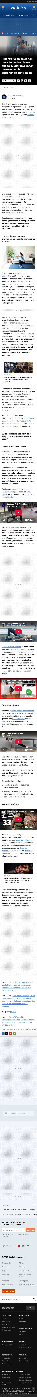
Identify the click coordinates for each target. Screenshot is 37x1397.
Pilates (21, 1263)
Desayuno (5, 1275)
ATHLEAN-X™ (7, 1025)
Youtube (19, 1245)
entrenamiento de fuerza (25, 1276)
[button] (16, 96)
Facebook (18, 80)
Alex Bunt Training (24, 1022)
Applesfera (5, 1324)
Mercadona (15, 33)
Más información (7, 1395)
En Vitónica (7, 375)
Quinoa (19, 1214)
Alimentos (22, 1267)
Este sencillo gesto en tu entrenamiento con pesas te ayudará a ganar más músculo (18, 379)
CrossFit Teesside (16, 1017)
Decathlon (25, 33)
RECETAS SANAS (22, 15)
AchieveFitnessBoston (11, 1020)
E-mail (29, 80)
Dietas (4, 1271)
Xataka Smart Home (8, 1327)
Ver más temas (8, 1291)
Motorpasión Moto (25, 1348)
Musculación (6, 1263)
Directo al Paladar (7, 1345)
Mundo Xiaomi (6, 1330)
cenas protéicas (7, 1284)
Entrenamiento (14, 1029)
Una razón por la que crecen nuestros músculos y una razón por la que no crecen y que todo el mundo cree (19, 1209)
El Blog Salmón (23, 1358)
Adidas (6, 33)
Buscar (34, 1299)
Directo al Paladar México (7, 1383)
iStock (13, 1012)
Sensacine (22, 1331)
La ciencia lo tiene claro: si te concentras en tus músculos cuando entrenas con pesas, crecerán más (18, 880)
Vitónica (18, 7)
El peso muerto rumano (11, 647)
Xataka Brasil (6, 1377)
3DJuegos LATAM (25, 1374)
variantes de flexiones (24, 840)
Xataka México (7, 1374)
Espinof (21, 1334)
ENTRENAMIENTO (8, 15)
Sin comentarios (9, 81)
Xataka (4, 1318)
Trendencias (6, 1358)
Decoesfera (6, 1361)
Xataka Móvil (6, 1321)
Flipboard (25, 80)
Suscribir (30, 1230)
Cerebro (33, 33)
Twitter (22, 80)
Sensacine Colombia (25, 1380)
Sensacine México (25, 1377)
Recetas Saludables (25, 1271)
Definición (5, 1281)
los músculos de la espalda (22, 711)
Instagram (23, 1245)
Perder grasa (23, 1281)
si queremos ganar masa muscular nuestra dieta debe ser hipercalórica (18, 421)
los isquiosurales (13, 527)
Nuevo (34, 9)
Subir (29, 1308)
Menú (3, 9)
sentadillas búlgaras (10, 492)
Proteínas (5, 1267)
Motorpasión (23, 1345)
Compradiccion (7, 1364)
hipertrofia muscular (29, 1029)
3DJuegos (22, 1318)
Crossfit (27, 1214)
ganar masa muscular (26, 1284)
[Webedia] (32, 1)
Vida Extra (22, 1321)
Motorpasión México (25, 1383)
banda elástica (18, 719)
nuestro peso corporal (25, 326)
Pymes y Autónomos (25, 1361)
